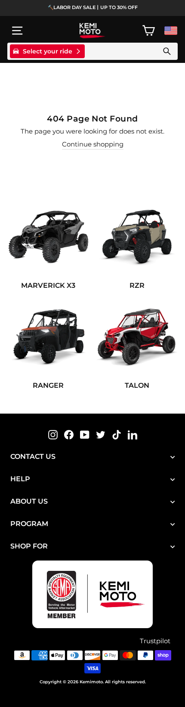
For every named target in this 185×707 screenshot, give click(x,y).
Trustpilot (155, 641)
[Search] (167, 51)
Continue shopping (92, 144)
